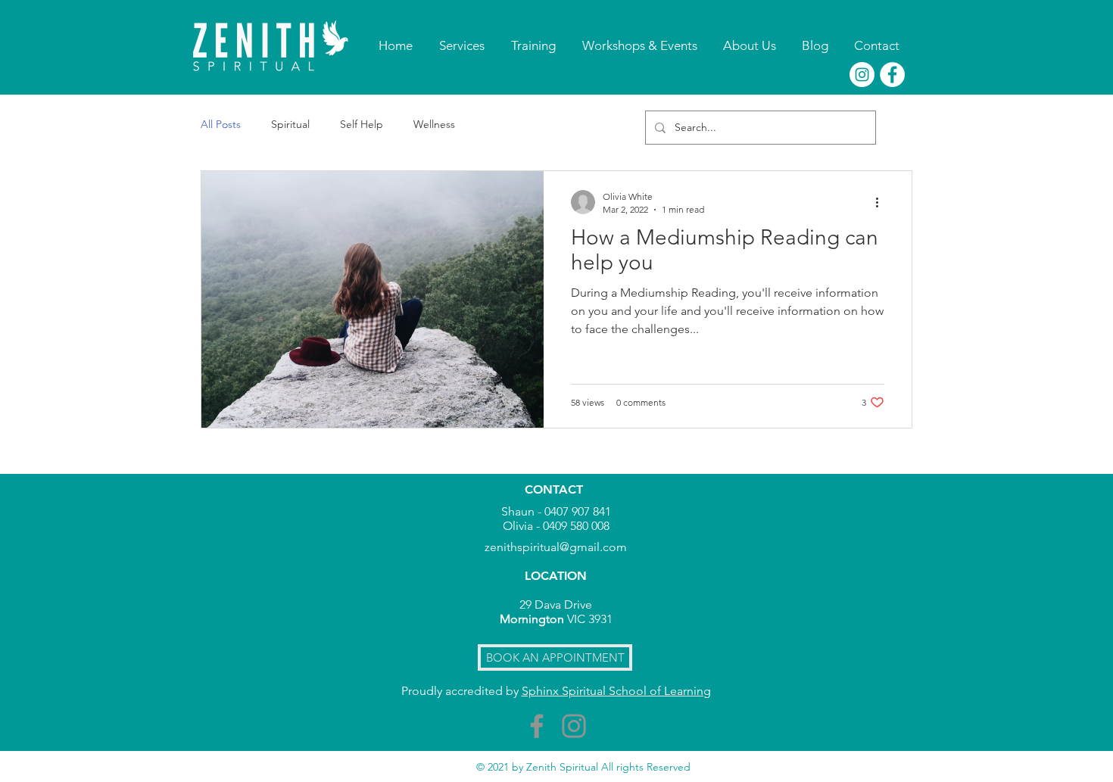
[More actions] (882, 202)
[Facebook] (537, 726)
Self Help (361, 124)
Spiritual (290, 124)
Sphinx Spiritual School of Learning (616, 691)
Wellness (434, 124)
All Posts (221, 124)
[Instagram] (574, 726)
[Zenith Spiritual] (862, 74)
